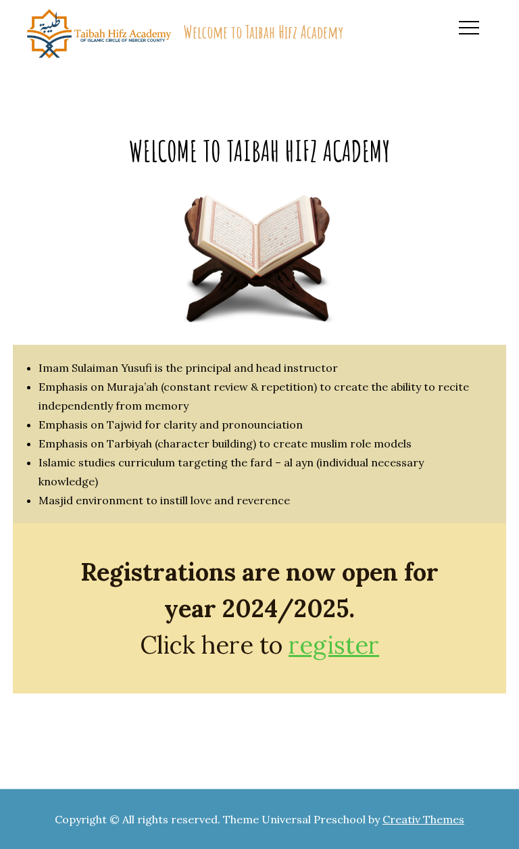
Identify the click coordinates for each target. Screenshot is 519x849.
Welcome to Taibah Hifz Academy (263, 32)
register (334, 644)
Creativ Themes (423, 819)
